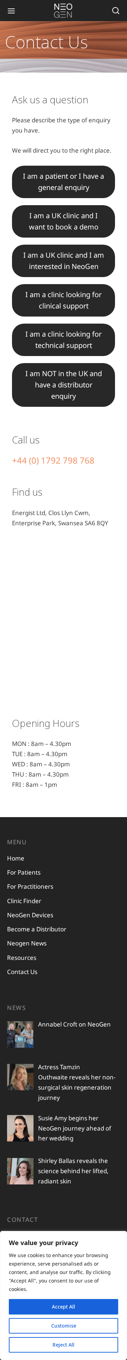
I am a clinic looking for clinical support (63, 300)
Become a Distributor (36, 929)
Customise (63, 1325)
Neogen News (27, 943)
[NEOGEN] (63, 10)
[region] (63, 1295)
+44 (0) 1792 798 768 (53, 460)
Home (15, 858)
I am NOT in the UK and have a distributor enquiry (63, 385)
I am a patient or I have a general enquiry (63, 181)
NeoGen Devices (30, 915)
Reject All (63, 1344)
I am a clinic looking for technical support (63, 339)
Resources (21, 958)
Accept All (63, 1306)
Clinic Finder (24, 901)
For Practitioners (30, 886)
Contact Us (22, 972)
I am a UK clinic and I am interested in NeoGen (63, 260)
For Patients (24, 872)
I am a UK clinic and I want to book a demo (63, 221)
